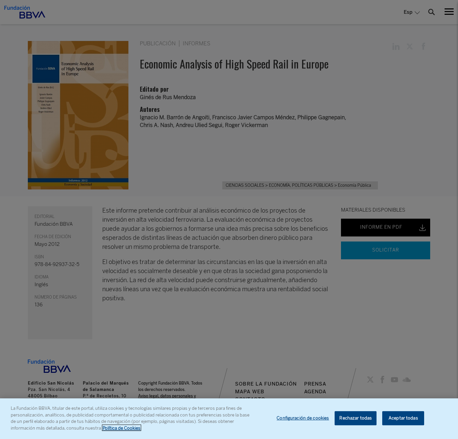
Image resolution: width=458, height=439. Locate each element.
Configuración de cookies (303, 418)
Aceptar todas (403, 418)
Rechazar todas (355, 418)
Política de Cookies (121, 427)
